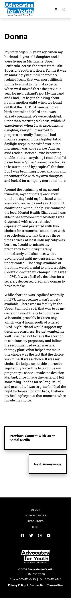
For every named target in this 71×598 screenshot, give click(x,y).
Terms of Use (55, 585)
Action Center (35, 515)
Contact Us (36, 585)
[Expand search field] (64, 9)
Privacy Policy (17, 585)
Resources (35, 521)
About (35, 509)
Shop (35, 527)
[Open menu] (56, 9)
